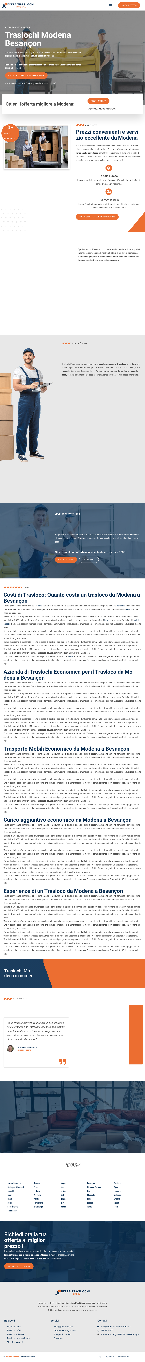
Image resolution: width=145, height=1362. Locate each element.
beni (106, 620)
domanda (121, 605)
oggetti (7, 623)
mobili (136, 620)
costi (71, 656)
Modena (38, 605)
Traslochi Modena (12, 1356)
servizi (129, 609)
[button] (110, 5)
